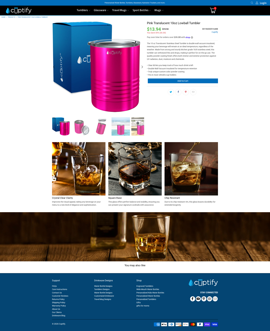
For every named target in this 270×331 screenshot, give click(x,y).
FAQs (54, 286)
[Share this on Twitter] (171, 92)
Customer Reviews (60, 296)
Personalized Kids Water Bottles (150, 293)
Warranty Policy (59, 306)
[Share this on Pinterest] (186, 92)
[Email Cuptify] (215, 298)
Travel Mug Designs (102, 299)
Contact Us (57, 293)
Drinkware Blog (58, 315)
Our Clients (57, 312)
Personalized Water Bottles (148, 296)
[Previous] (54, 67)
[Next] (142, 67)
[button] (84, 10)
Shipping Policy (58, 302)
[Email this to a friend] (193, 92)
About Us (56, 309)
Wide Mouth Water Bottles (147, 289)
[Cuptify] (19, 10)
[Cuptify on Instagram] (209, 298)
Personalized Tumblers (146, 299)
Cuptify (215, 32)
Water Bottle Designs (103, 286)
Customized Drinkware (104, 296)
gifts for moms (142, 306)
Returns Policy (58, 299)
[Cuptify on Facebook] (192, 298)
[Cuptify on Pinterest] (203, 298)
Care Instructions (59, 289)
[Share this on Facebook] (178, 92)
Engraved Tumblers (144, 286)
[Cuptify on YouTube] (198, 298)
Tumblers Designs (102, 289)
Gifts (138, 302)
